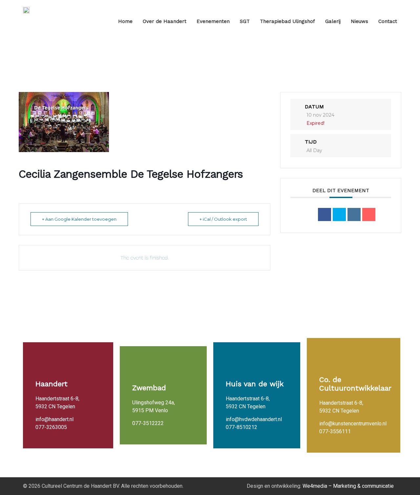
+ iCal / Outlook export (223, 219)
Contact (387, 21)
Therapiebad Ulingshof (287, 21)
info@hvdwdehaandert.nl (254, 419)
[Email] (368, 214)
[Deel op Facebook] (324, 214)
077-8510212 (241, 427)
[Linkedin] (354, 214)
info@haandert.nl (54, 419)
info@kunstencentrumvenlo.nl (353, 423)
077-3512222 (148, 423)
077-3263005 (51, 427)
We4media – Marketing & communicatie (348, 486)
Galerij (333, 21)
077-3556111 (335, 431)
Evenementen (213, 21)
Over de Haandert (164, 21)
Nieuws (359, 21)
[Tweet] (339, 214)
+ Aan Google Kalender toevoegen (79, 219)
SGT (245, 21)
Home (125, 21)
